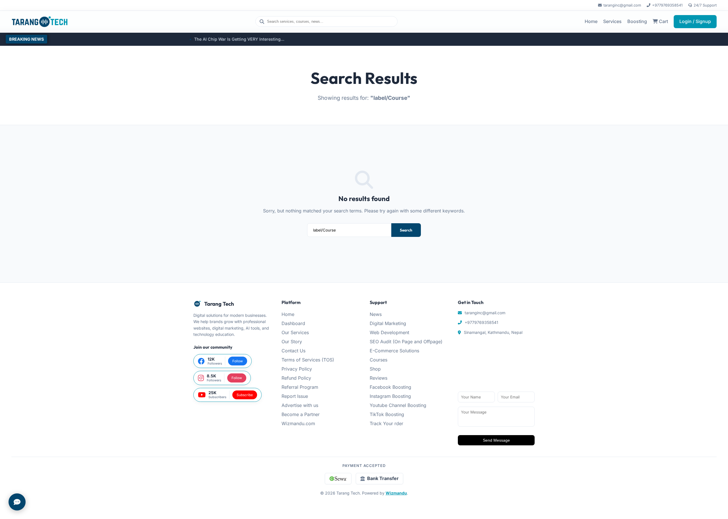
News (376, 314)
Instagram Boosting (390, 396)
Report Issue (295, 396)
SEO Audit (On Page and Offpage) (406, 341)
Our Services (295, 332)
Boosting (637, 21)
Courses (378, 360)
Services (612, 21)
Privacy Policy (297, 369)
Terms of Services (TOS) (308, 360)
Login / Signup (695, 21)
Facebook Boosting (390, 387)
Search (406, 230)
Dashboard (293, 323)
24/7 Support (705, 5)
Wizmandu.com (298, 423)
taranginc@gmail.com (622, 5)
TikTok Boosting (387, 414)
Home (591, 21)
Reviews (378, 378)
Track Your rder (386, 423)
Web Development (389, 332)
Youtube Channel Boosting (398, 405)
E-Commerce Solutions (394, 350)
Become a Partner (301, 414)
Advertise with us (300, 405)
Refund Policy (296, 378)
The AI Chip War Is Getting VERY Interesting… (213, 39)
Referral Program (300, 387)
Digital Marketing (388, 323)
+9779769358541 (667, 5)
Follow (237, 361)
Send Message (496, 440)
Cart (663, 21)
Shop (375, 369)
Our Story (292, 341)
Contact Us (293, 350)
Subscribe (245, 395)
